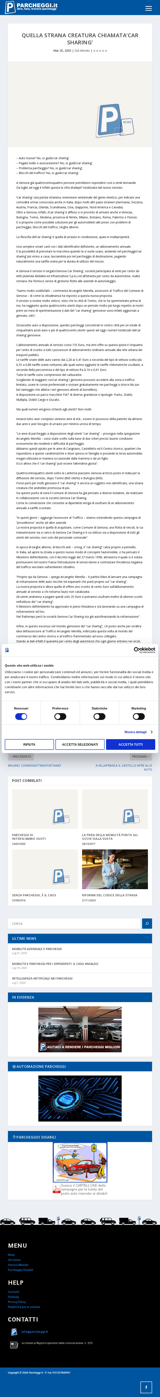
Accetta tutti (131, 744)
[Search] (147, 923)
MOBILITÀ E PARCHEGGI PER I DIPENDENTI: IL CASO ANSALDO (55, 964)
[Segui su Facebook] (146, 1387)
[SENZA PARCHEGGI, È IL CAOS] (45, 869)
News (11, 1255)
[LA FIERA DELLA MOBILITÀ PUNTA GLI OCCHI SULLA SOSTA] (115, 809)
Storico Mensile (18, 1265)
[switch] (60, 716)
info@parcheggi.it (34, 1332)
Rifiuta (29, 744)
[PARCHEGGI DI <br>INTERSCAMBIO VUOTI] (45, 809)
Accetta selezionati (80, 744)
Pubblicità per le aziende (24, 1307)
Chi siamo (14, 1260)
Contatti (13, 1292)
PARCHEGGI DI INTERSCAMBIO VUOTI (29, 837)
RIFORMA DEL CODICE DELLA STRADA (110, 895)
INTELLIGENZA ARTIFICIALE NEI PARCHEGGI (42, 978)
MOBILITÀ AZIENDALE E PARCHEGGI (37, 949)
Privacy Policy (17, 1302)
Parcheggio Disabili (20, 1270)
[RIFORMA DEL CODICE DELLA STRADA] (115, 869)
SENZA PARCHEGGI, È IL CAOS (34, 895)
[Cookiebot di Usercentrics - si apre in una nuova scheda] (137, 650)
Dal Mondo (82, 50)
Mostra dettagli (136, 732)
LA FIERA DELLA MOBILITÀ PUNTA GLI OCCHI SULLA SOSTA (110, 837)
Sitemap (13, 1297)
